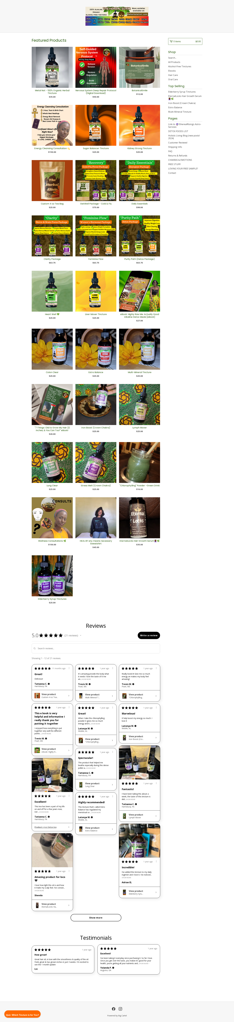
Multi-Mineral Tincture (179, 111)
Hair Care (173, 75)
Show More (86, 679)
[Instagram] (120, 1009)
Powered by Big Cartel (117, 1015)
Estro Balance (175, 107)
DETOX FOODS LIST (178, 131)
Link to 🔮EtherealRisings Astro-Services (184, 125)
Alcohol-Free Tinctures (179, 66)
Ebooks (172, 70)
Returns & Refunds (177, 155)
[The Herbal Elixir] (117, 16)
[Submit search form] (200, 57)
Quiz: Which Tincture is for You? (22, 1015)
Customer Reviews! (177, 142)
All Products (174, 62)
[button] (80, 635)
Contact (172, 172)
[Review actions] (69, 668)
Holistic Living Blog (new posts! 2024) (184, 137)
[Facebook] (113, 1009)
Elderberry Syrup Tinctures (182, 91)
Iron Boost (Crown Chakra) (182, 103)
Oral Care (173, 79)
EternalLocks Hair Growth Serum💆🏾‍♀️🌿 (185, 97)
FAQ (170, 151)
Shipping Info (175, 146)
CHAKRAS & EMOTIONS (180, 159)
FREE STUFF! (174, 164)
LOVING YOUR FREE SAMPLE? (183, 168)
